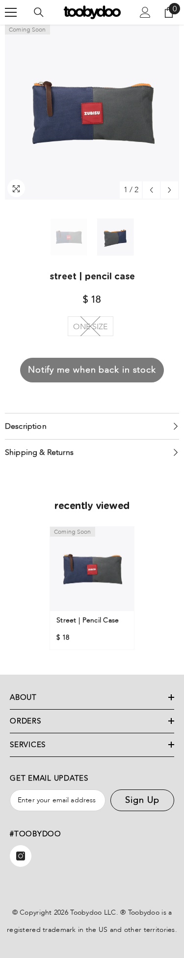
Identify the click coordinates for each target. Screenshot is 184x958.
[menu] (11, 12)
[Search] (39, 12)
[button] (151, 190)
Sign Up (142, 800)
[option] (92, 112)
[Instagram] (20, 856)
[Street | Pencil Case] (92, 569)
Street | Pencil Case (87, 620)
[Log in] (145, 12)
